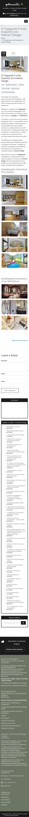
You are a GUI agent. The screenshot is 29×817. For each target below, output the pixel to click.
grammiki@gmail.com (9, 782)
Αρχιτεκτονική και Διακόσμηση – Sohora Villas (15, 518)
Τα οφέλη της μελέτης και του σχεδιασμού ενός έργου (16, 550)
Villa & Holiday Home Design (15, 435)
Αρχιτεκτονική (15, 88)
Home (3, 38)
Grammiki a (21, 815)
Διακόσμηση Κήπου (13, 592)
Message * (4, 360)
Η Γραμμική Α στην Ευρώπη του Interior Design (12, 78)
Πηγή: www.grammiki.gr (20, 340)
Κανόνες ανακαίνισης (13, 570)
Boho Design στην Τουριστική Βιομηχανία (16, 481)
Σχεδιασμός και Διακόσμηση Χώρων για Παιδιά (16, 486)
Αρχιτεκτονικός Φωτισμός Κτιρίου (15, 544)
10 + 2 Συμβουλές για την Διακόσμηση (15, 607)
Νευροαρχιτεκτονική (13, 426)
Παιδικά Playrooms (13, 575)
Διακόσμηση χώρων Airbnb (15, 503)
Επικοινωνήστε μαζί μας (14, 649)
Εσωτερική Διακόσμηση (8, 92)
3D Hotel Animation (13, 596)
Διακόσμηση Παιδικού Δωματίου (14, 579)
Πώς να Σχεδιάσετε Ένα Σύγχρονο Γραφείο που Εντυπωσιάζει (14, 457)
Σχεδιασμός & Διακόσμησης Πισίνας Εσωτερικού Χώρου (16, 507)
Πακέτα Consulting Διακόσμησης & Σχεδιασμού (16, 451)
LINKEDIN (4, 805)
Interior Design (6, 88)
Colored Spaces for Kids (14, 470)
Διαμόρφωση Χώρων (11, 84)
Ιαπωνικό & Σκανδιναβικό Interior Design (15, 565)
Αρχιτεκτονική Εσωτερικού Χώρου (15, 560)
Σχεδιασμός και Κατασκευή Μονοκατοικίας (15, 475)
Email (3, 381)
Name (3, 373)
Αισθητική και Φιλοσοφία (15, 588)
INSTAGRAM (5, 800)
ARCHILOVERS (6, 802)
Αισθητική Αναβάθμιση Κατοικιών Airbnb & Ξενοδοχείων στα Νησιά (14, 497)
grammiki (21, 84)
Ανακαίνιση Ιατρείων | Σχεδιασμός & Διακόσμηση (15, 601)
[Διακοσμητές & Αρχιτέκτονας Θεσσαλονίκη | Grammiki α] (14, 4)
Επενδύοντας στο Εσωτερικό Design (16, 539)
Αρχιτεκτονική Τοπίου (14, 555)
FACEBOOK (4, 797)
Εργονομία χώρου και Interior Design (16, 524)
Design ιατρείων (12, 584)
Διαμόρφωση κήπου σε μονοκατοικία (14, 445)
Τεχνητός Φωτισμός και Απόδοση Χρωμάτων (14, 439)
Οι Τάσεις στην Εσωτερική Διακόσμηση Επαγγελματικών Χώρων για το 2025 (16, 464)
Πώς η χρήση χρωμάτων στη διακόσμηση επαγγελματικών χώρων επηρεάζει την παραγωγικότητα (16, 532)
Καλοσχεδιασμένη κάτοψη (15, 431)
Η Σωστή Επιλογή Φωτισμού (16, 491)
